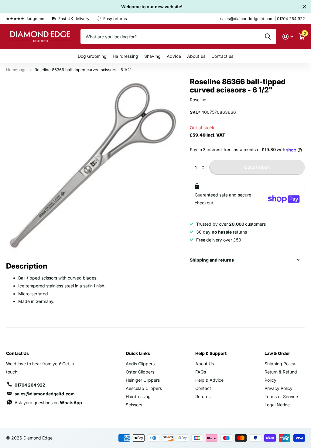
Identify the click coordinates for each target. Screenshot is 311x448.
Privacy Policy (278, 388)
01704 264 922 (30, 384)
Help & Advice (209, 380)
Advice (174, 56)
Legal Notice (277, 404)
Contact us (222, 56)
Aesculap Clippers (144, 388)
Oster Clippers (140, 371)
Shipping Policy (280, 363)
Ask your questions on (48, 402)
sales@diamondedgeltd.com (45, 393)
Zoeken (267, 36)
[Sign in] (287, 36)
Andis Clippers (140, 363)
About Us (204, 363)
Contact (203, 388)
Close (304, 6)
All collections (92, 56)
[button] (204, 162)
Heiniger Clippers (143, 380)
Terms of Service (281, 396)
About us (196, 56)
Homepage (16, 69)
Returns (202, 396)
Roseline (198, 99)
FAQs (200, 371)
